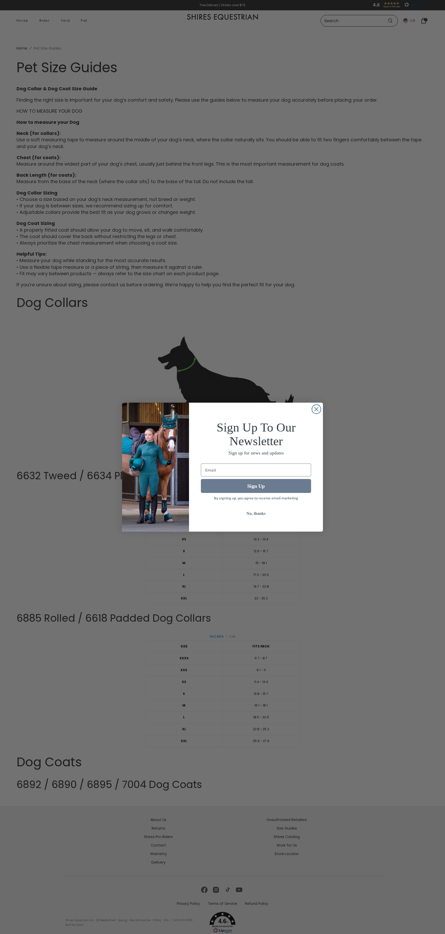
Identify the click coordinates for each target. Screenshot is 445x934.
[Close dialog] (316, 409)
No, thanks (256, 513)
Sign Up (256, 486)
